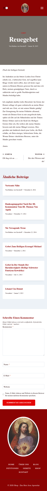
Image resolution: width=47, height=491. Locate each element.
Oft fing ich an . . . (10, 156)
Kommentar (8, 327)
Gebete (27, 468)
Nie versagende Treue (15, 228)
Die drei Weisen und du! (36, 158)
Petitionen (12, 468)
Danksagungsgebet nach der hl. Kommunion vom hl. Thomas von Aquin (21, 206)
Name (7, 364)
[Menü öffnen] (43, 8)
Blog (36, 464)
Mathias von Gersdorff (19, 46)
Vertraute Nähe (12, 185)
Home (11, 464)
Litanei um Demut (14, 288)
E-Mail (7, 375)
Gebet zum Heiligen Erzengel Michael (23, 246)
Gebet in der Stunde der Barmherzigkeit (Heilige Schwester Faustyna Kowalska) (21, 267)
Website (7, 387)
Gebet (23, 33)
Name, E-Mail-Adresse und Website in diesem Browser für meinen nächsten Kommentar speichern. (24, 394)
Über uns (24, 464)
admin (10, 214)
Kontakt (23, 472)
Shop (38, 468)
